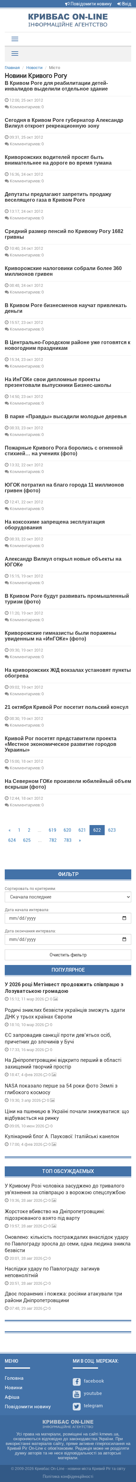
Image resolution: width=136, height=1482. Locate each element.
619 (52, 830)
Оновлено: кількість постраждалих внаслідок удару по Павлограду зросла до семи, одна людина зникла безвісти (68, 1243)
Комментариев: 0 (26, 107)
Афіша (12, 1397)
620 (67, 830)
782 (53, 840)
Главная (12, 67)
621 (82, 830)
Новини (13, 1388)
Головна (14, 1378)
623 (112, 830)
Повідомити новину (91, 3)
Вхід (126, 3)
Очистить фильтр (68, 954)
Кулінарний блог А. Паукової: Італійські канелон (62, 1136)
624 (12, 840)
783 (67, 840)
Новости (34, 67)
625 (27, 840)
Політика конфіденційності (68, 1476)
